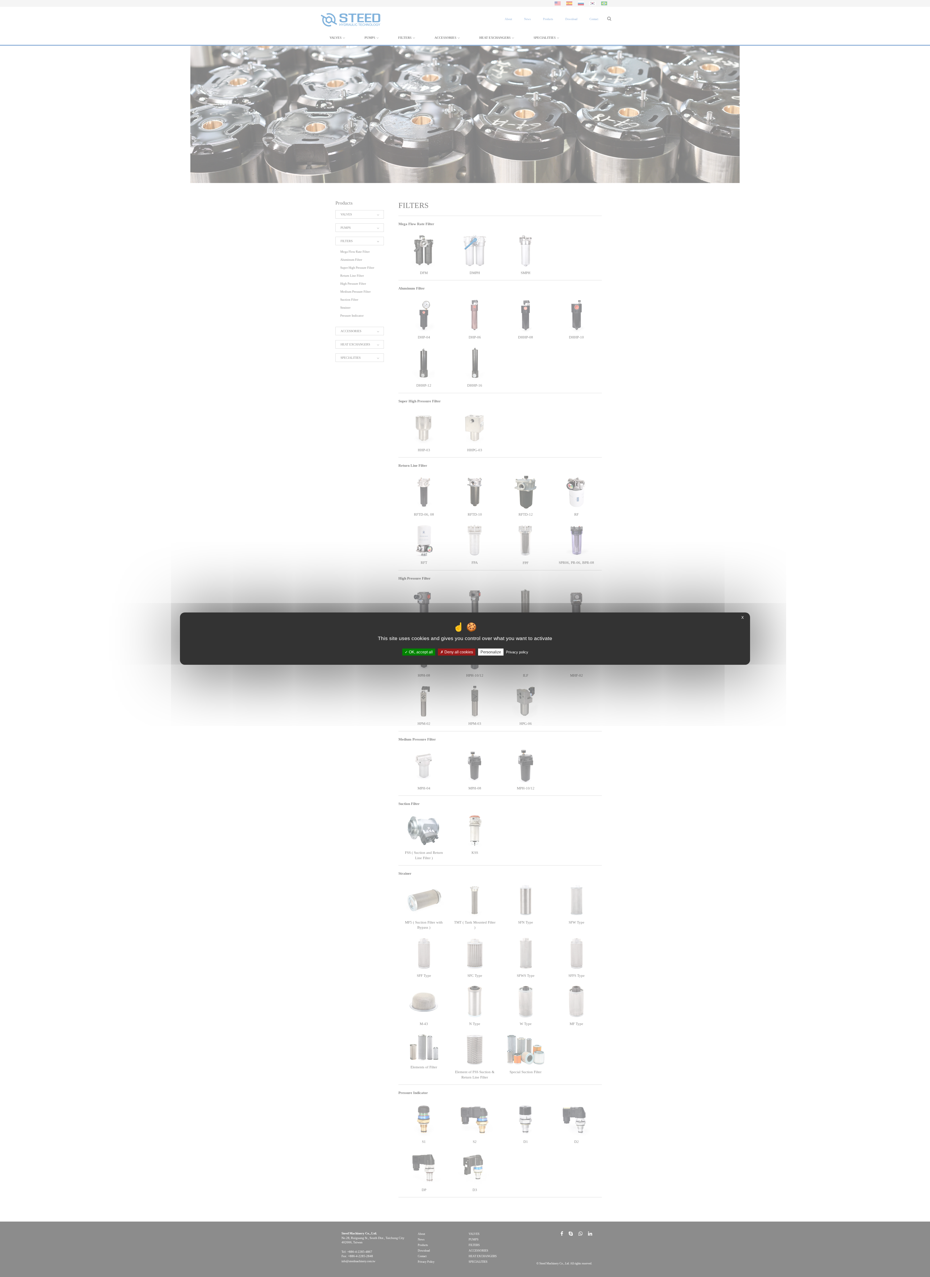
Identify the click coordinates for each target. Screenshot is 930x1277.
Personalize (490, 652)
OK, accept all (420, 652)
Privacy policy (517, 652)
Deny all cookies (458, 652)
